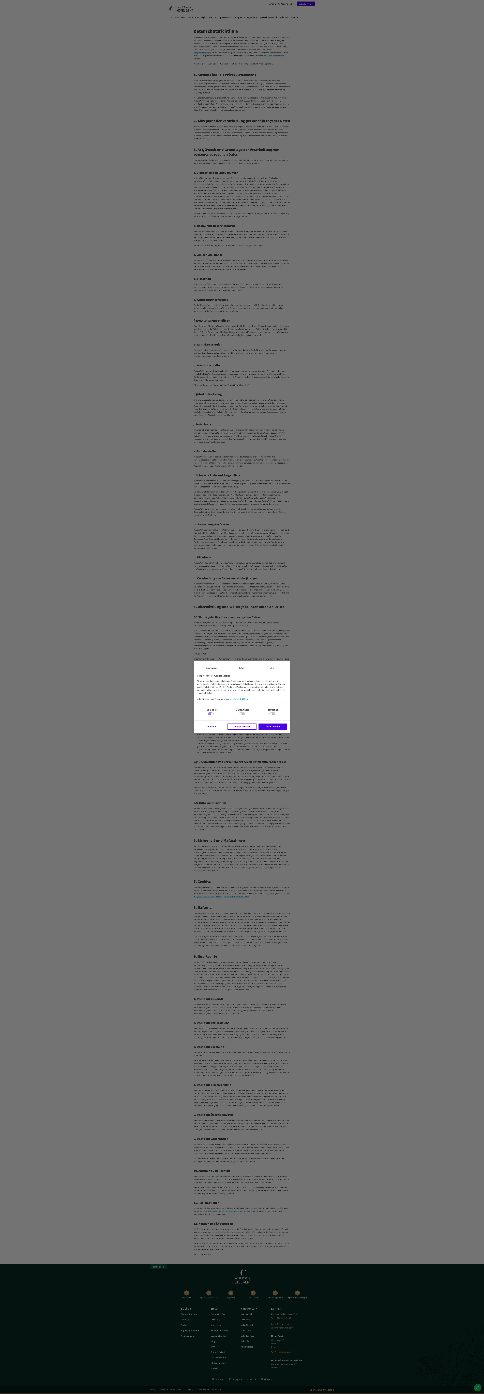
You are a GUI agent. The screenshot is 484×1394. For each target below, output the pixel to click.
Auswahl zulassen (242, 726)
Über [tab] (272, 667)
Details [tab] (242, 667)
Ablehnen (211, 726)
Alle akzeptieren (273, 726)
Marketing (273, 709)
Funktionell (211, 709)
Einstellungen (242, 709)
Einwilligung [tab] (212, 667)
